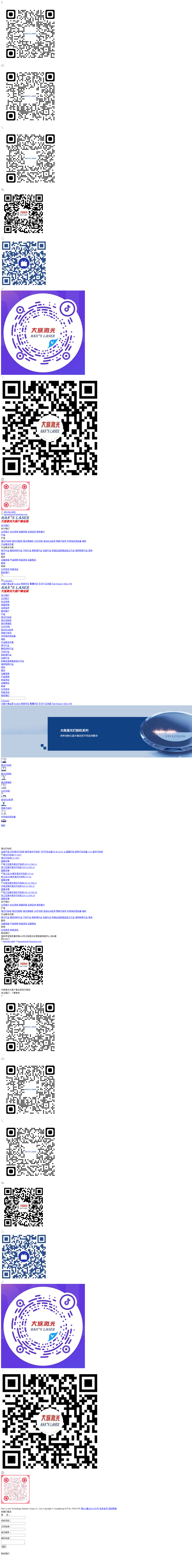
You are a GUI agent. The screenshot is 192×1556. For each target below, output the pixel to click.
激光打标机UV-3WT (10, 858)
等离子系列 (61, 541)
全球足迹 (32, 532)
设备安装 (5, 560)
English (17, 584)
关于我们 (5, 525)
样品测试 (23, 560)
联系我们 (5, 572)
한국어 (42, 584)
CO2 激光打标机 (95, 852)
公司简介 (5, 532)
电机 (84, 541)
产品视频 (14, 560)
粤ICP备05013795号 (90, 1509)
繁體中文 (34, 584)
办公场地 (14, 532)
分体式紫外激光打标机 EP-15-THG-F (18, 886)
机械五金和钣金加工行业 (63, 550)
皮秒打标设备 (81, 852)
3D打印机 (38, 541)
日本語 (48, 584)
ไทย (54, 584)
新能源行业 (37, 550)
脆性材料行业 (16, 550)
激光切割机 (17, 541)
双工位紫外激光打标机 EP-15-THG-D (18, 895)
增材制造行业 (81, 550)
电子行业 (5, 550)
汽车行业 (27, 550)
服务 (3, 554)
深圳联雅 (112, 1509)
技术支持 (103, 1509)
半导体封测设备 (74, 541)
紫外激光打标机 (32, 852)
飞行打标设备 (46, 852)
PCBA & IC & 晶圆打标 (64, 852)
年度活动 (14, 569)
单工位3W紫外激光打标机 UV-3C (16, 877)
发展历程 (23, 532)
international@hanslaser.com (15, 514)
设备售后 (32, 560)
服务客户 (41, 532)
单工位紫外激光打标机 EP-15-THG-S (18, 867)
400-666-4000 (10, 512)
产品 (3, 535)
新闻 (3, 563)
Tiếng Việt (67, 584)
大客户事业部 (7, 584)
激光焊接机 (28, 541)
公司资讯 (5, 569)
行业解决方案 (7, 544)
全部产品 (5, 852)
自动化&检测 (49, 541)
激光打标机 (6, 541)
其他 (90, 550)
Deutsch (59, 584)
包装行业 (47, 550)
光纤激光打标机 (17, 852)
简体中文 (25, 584)
